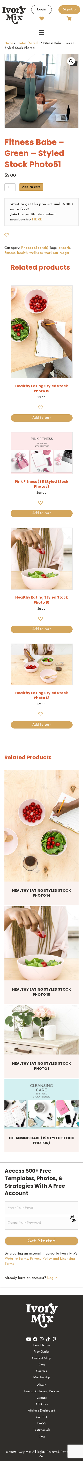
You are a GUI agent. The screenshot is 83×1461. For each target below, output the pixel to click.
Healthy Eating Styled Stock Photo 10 (41, 992)
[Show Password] (73, 1221)
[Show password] (73, 1216)
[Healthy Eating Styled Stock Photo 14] (41, 826)
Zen (41, 1456)
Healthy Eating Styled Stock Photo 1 (41, 1066)
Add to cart (31, 187)
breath (64, 248)
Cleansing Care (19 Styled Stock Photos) (41, 1140)
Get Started (41, 1241)
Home (8, 43)
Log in (52, 1278)
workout (51, 253)
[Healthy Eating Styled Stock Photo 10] (41, 943)
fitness (9, 253)
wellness (36, 253)
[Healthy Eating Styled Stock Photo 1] (41, 1030)
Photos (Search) (28, 43)
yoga (64, 253)
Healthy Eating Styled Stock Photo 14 (41, 893)
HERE (37, 219)
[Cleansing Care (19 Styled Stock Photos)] (41, 1104)
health (22, 253)
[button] (71, 61)
